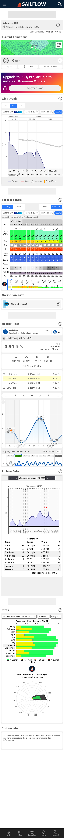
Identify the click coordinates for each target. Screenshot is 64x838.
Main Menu (4, 4)
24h (20, 105)
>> (53, 478)
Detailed (56, 206)
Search (59, 3)
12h (13, 105)
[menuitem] (6, 106)
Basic (45, 206)
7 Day (19, 206)
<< (11, 478)
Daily (8, 206)
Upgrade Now (35, 88)
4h (6, 105)
